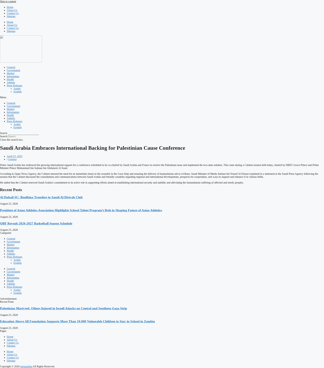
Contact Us (13, 13)
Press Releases (14, 85)
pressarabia (26, 366)
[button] (162, 97)
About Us (12, 10)
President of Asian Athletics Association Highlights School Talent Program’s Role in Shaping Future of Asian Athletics (81, 210)
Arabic (17, 88)
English (18, 91)
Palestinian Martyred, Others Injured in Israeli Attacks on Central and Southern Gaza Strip (63, 308)
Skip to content (8, 1)
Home (10, 7)
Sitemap (11, 16)
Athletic (11, 82)
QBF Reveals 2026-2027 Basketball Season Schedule (36, 223)
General (11, 67)
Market (10, 73)
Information (13, 76)
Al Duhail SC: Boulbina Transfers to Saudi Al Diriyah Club (41, 197)
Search (3, 136)
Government (13, 70)
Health (10, 79)
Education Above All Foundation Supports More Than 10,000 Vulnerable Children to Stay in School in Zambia (77, 321)
